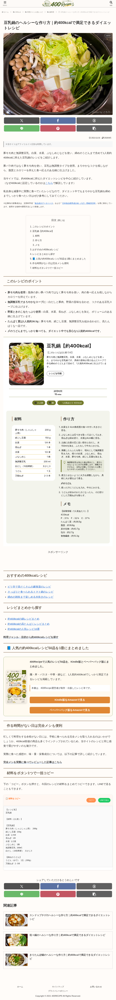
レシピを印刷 (55, 373)
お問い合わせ (96, 987)
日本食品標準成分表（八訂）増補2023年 (79, 203)
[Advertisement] (58, 560)
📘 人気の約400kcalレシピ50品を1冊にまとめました (59, 258)
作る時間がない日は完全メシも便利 (50, 263)
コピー (91, 800)
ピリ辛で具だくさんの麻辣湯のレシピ (29, 586)
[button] (94, 128)
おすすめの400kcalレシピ (45, 249)
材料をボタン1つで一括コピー (47, 268)
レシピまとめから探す (43, 254)
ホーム (20, 987)
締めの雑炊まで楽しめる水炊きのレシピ (30, 596)
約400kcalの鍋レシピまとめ (23, 618)
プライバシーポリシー (58, 991)
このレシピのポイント (43, 226)
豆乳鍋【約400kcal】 (43, 231)
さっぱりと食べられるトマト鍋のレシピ (30, 591)
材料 (38, 235)
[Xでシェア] (21, 120)
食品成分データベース (44, 203)
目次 (53, 220)
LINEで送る (104, 800)
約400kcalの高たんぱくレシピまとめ (29, 624)
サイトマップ (58, 987)
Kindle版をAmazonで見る (70, 699)
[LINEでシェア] (21, 128)
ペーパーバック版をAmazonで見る (70, 710)
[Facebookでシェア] (58, 120)
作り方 (38, 240)
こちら (49, 183)
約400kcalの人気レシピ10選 (24, 629)
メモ (37, 245)
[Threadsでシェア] (94, 120)
